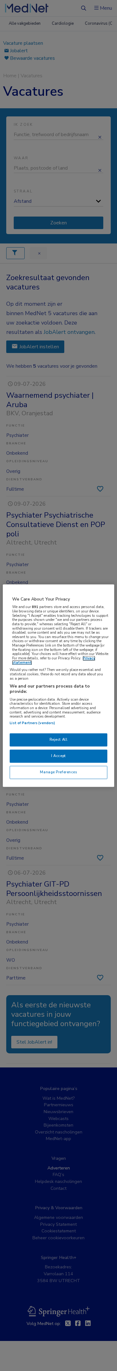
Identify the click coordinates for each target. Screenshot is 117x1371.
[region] (58, 685)
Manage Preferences (58, 772)
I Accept (58, 755)
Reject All (59, 739)
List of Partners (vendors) (32, 722)
